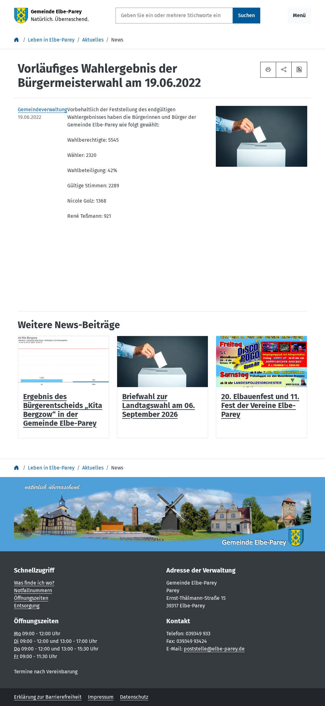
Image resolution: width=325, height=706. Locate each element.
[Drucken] (268, 70)
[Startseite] (17, 40)
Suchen (246, 15)
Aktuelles (92, 40)
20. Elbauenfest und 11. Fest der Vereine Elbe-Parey (260, 405)
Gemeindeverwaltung (39, 110)
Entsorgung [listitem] (26, 606)
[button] (284, 70)
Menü (299, 15)
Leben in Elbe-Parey (51, 40)
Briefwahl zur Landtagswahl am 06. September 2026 (158, 405)
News (117, 40)
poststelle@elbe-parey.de (214, 649)
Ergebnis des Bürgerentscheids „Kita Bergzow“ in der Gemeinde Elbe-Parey (62, 410)
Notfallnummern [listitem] (33, 590)
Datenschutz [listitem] (134, 697)
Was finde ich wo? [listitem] (34, 583)
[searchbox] (174, 15)
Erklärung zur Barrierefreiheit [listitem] (48, 697)
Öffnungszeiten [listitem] (31, 598)
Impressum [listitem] (101, 697)
